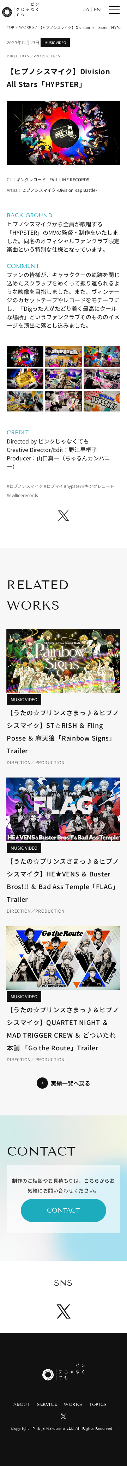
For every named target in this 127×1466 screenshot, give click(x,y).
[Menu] (114, 10)
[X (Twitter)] (63, 515)
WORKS (26, 27)
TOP (10, 27)
